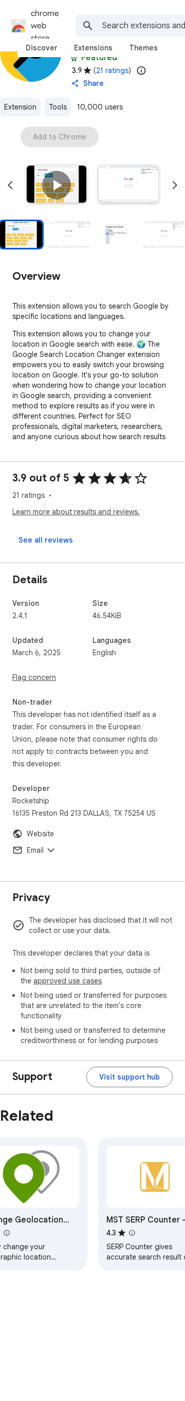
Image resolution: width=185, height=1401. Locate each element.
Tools (58, 107)
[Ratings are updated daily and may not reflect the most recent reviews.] (141, 70)
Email (35, 850)
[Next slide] (174, 185)
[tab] (41, 48)
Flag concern (34, 677)
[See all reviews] (45, 540)
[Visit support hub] (129, 1077)
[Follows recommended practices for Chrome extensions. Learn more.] (74, 57)
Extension (20, 107)
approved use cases (67, 980)
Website (40, 833)
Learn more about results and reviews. (76, 511)
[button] (56, 185)
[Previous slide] (10, 185)
